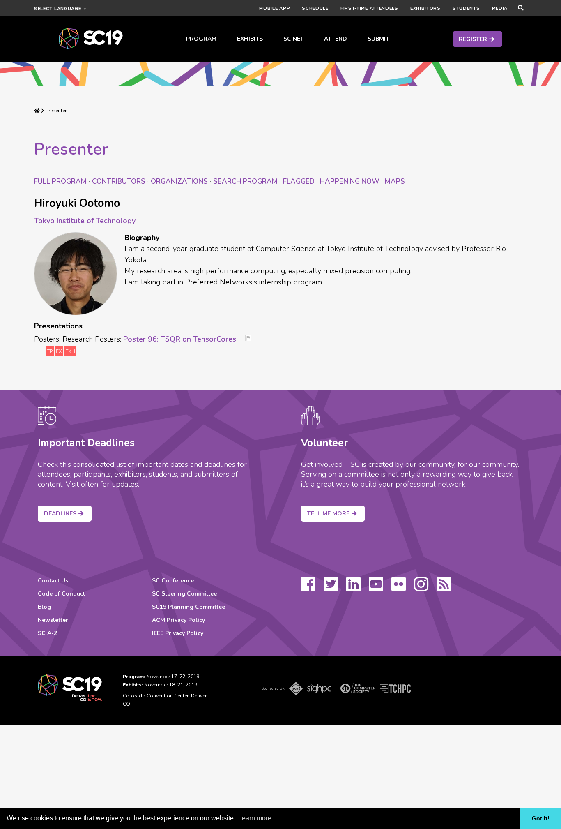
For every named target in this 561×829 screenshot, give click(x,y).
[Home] (37, 110)
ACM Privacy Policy (178, 620)
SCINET (293, 39)
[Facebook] (308, 588)
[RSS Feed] (444, 588)
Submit (378, 39)
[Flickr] (398, 588)
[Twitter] (331, 588)
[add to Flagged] (251, 339)
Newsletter (53, 620)
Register (473, 39)
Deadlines (60, 513)
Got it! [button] (541, 818)
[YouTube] (376, 588)
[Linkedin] (353, 588)
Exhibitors (425, 8)
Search (245, 181)
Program (201, 39)
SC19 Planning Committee (188, 607)
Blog (44, 607)
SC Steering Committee (184, 594)
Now (349, 181)
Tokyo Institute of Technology (85, 221)
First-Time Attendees (369, 8)
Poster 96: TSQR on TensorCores (179, 339)
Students (466, 8)
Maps (395, 181)
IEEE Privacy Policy (177, 633)
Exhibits (250, 39)
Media (500, 8)
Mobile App (274, 8)
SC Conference (173, 580)
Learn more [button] (254, 818)
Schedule (315, 8)
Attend (335, 39)
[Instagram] (421, 588)
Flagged (299, 181)
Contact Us (53, 580)
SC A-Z (47, 633)
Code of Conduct (61, 594)
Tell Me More (328, 513)
